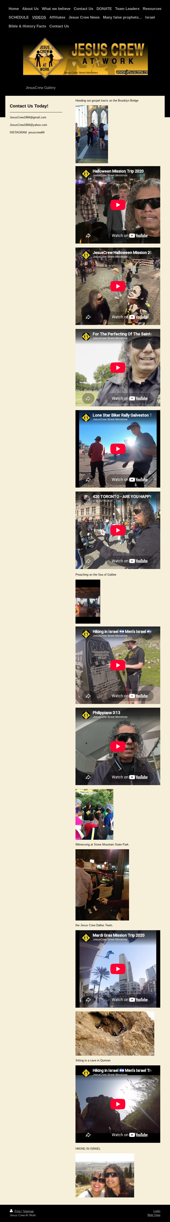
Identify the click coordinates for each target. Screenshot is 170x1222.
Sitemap (28, 1211)
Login (156, 1211)
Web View (153, 1215)
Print (17, 1211)
